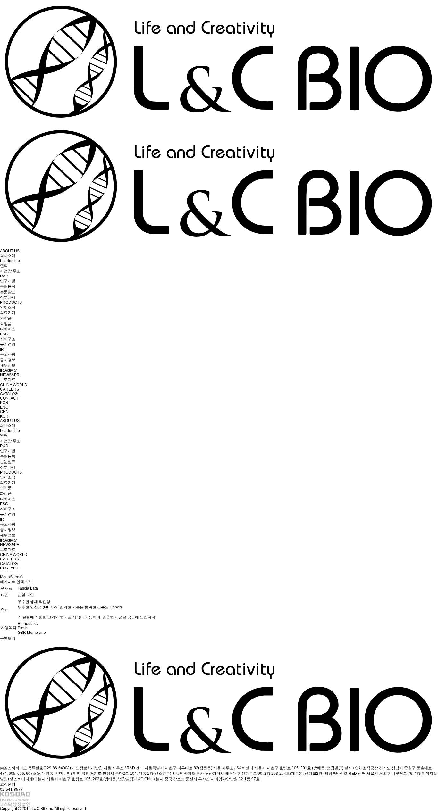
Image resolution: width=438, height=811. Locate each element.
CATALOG (9, 394)
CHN (4, 412)
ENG (4, 407)
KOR (4, 403)
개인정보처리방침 (87, 768)
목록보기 (7, 638)
